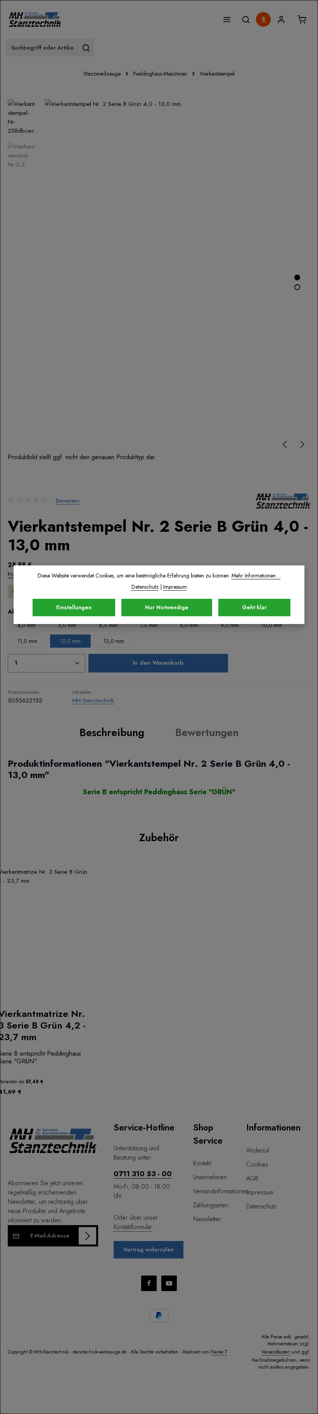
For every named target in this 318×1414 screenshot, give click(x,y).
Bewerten (68, 500)
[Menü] (226, 19)
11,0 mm (27, 641)
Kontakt (202, 1163)
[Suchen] (245, 19)
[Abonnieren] (87, 1236)
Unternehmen (210, 1177)
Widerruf (257, 1150)
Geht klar (254, 607)
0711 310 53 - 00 (143, 1174)
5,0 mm (67, 625)
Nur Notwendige (166, 607)
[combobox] (42, 48)
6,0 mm (108, 625)
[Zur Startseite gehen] (35, 19)
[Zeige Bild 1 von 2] (297, 277)
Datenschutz (261, 1206)
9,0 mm (230, 625)
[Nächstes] (302, 444)
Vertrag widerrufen (148, 1249)
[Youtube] (169, 1283)
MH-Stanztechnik (93, 700)
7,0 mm (148, 625)
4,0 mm (26, 625)
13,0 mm (114, 641)
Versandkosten (275, 1351)
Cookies (257, 1164)
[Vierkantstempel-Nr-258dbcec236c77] (177, 276)
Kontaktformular (133, 1226)
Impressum (259, 1192)
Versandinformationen (221, 1191)
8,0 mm (189, 625)
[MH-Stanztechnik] (283, 500)
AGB (252, 1178)
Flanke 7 (219, 1351)
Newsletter (207, 1219)
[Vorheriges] (285, 444)
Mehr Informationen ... (256, 575)
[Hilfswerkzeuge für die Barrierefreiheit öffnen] (263, 19)
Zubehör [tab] (159, 837)
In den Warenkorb (158, 663)
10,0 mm (271, 625)
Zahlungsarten (210, 1205)
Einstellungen (74, 607)
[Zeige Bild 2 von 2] (297, 287)
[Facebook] (149, 1283)
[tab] (112, 733)
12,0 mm (70, 641)
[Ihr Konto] (281, 19)
